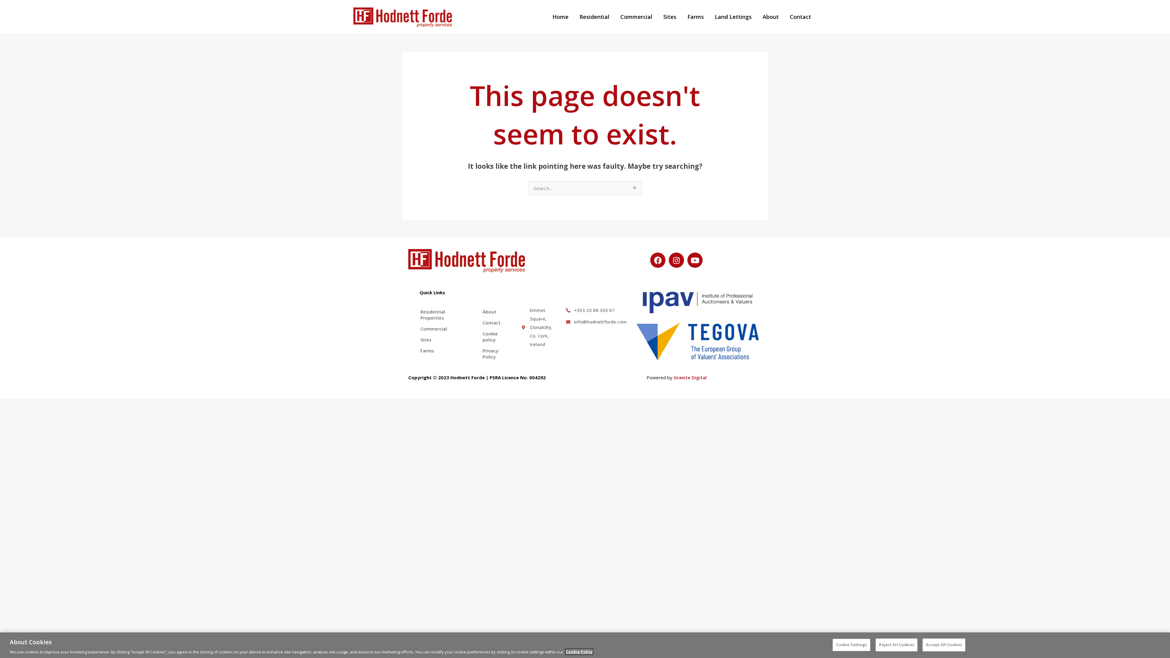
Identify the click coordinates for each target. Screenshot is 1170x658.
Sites (669, 16)
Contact (800, 16)
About (771, 16)
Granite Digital (690, 377)
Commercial (636, 16)
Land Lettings (733, 16)
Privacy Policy (490, 354)
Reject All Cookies (896, 644)
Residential (594, 16)
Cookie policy (490, 337)
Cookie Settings (851, 644)
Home (560, 16)
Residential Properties (432, 315)
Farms (695, 16)
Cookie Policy (579, 651)
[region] (585, 645)
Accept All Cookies (944, 644)
